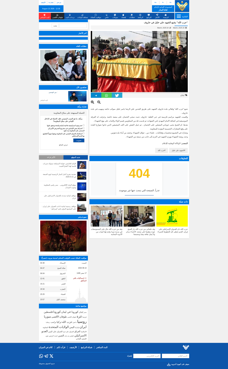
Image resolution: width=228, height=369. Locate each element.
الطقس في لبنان (69, 336)
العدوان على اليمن (55, 332)
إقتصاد (123, 17)
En (155, 2)
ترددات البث (70, 17)
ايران (83, 327)
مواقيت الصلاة (96, 17)
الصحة (56, 336)
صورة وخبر (82, 217)
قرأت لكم (61, 347)
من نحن (59, 2)
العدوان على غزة (68, 332)
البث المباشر (44, 100)
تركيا (59, 322)
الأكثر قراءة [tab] (51, 157)
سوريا (47, 316)
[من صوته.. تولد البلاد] (63, 236)
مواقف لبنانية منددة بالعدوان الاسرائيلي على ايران (60, 197)
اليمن (71, 327)
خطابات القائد (81, 46)
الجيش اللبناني (81, 339)
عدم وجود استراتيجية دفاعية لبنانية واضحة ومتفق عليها (64, 125)
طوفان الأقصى (59, 316)
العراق (77, 331)
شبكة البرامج (86, 347)
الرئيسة (166, 17)
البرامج (148, 17)
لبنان (182, 95)
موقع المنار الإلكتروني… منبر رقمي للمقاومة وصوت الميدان (60, 186)
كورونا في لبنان (69, 311)
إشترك (129, 356)
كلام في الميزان (46, 347)
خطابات (132, 17)
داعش (75, 322)
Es (170, 2)
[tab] (63, 112)
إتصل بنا (51, 2)
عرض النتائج (63, 145)
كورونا (57, 311)
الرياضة (140, 17)
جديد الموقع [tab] (75, 157)
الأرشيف (43, 2)
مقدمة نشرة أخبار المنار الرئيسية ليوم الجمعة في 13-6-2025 (59, 175)
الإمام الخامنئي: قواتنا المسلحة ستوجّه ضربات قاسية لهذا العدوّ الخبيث (59, 165)
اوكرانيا (77, 327)
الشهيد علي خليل (178, 150)
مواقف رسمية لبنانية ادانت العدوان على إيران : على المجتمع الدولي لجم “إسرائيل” (59, 207)
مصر (85, 312)
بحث (55, 26)
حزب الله (161, 150)
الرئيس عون (50, 336)
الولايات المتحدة (59, 327)
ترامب (53, 322)
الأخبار (157, 17)
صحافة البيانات (82, 17)
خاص (107, 17)
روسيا (82, 321)
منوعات (115, 17)
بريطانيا (48, 322)
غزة (79, 316)
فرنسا (84, 317)
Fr (163, 2)
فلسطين (48, 312)
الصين (61, 335)
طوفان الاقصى (71, 317)
